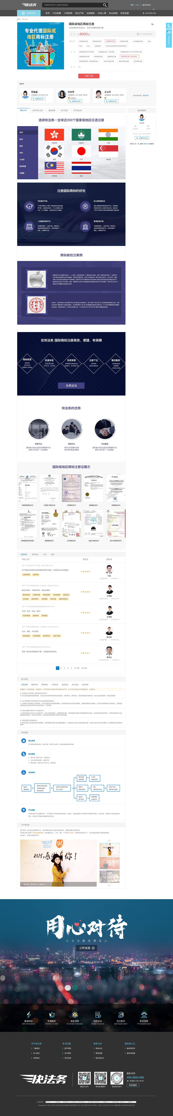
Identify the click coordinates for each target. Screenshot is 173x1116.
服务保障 (52, 110)
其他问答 (85, 685)
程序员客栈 (58, 1102)
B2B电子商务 (99, 1102)
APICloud (107, 1102)
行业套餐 (57, 13)
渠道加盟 (124, 13)
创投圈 (115, 1102)
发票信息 (65, 685)
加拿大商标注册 (109, 61)
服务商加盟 (131, 1053)
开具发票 (67, 1058)
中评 (44, 554)
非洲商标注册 (124, 41)
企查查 (74, 1102)
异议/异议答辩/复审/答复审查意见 (116, 46)
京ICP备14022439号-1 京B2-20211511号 (96, 1105)
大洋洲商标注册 (138, 41)
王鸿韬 (109, 596)
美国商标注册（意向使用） (129, 56)
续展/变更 (98, 46)
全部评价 (24, 554)
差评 (52, 554)
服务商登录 (131, 1048)
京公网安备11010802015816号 (123, 1105)
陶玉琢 (109, 637)
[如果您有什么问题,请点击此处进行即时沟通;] (169, 38)
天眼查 (82, 1102)
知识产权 (79, 13)
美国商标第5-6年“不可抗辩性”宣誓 (131, 52)
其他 (149, 41)
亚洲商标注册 (83, 41)
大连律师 (124, 1102)
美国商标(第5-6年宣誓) (86, 52)
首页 (48, 13)
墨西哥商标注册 (124, 61)
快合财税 (113, 13)
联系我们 (36, 1058)
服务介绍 (23, 110)
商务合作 (99, 1048)
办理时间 (55, 685)
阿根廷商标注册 (84, 56)
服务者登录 (147, 5)
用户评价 (38, 110)
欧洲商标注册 (97, 41)
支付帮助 (67, 1053)
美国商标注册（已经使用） (107, 52)
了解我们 (36, 1048)
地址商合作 (100, 1058)
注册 (137, 5)
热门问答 (64, 110)
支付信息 (75, 685)
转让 (88, 46)
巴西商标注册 (138, 61)
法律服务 (90, 13)
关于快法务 (78, 110)
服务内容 (34, 685)
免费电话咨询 (39, 99)
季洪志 (109, 657)
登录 (132, 5)
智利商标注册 (98, 56)
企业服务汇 (91, 1102)
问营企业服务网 (66, 1102)
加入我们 (36, 1053)
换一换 (137, 143)
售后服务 (133, 1085)
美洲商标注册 (110, 41)
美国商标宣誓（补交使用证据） (89, 61)
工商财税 (68, 13)
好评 (35, 554)
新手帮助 (67, 1048)
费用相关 (44, 685)
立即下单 (89, 76)
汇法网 (132, 1102)
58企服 (49, 1102)
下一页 (76, 668)
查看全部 (146, 95)
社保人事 (102, 13)
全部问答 (24, 685)
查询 (80, 46)
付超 (109, 576)
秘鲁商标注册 (112, 56)
